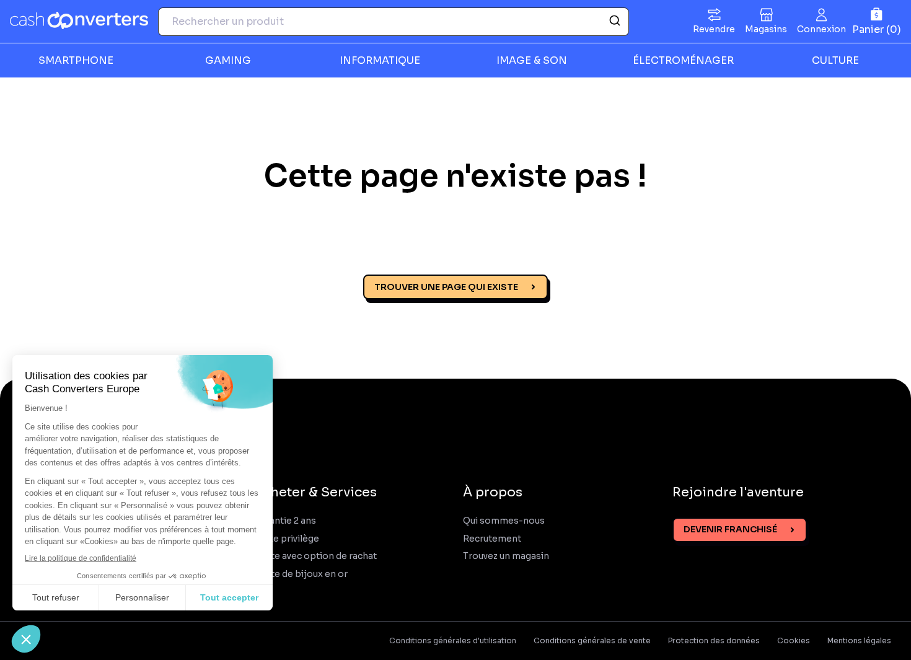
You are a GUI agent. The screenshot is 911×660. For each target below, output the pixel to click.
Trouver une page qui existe (446, 287)
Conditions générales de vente (592, 640)
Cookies (793, 640)
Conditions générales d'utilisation (452, 640)
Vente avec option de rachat (315, 556)
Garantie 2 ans (285, 521)
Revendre (714, 29)
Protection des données (714, 640)
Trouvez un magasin (506, 556)
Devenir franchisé (730, 529)
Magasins (766, 29)
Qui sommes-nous (504, 521)
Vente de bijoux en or (301, 574)
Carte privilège (286, 539)
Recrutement (492, 539)
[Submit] (613, 21)
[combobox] (393, 21)
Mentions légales (859, 640)
